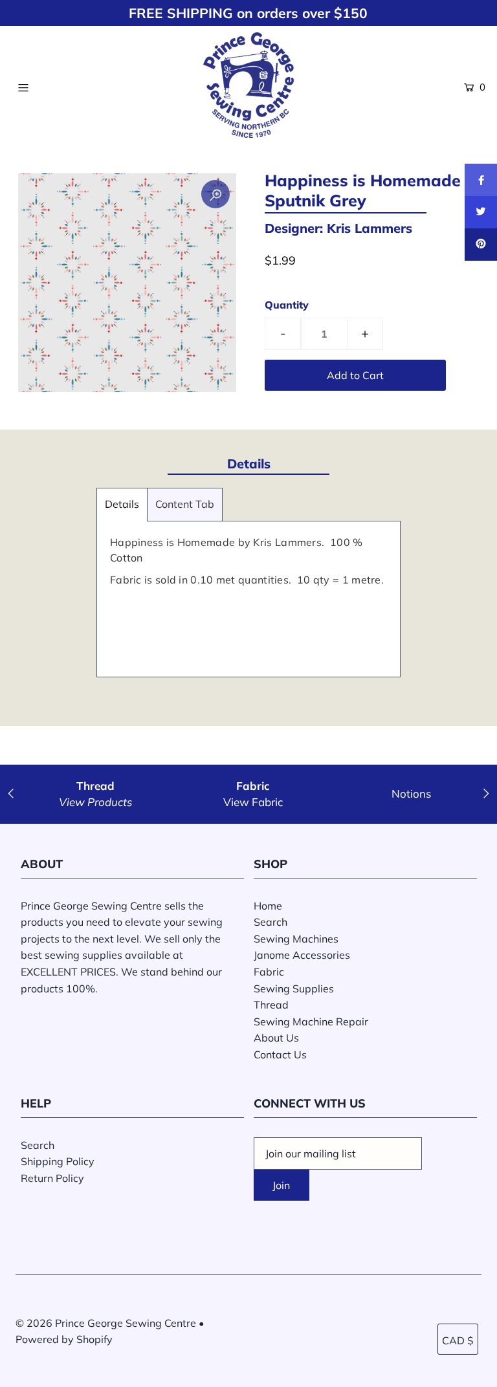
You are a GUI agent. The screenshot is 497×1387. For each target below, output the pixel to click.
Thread (271, 1004)
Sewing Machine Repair (311, 1021)
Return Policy (52, 1178)
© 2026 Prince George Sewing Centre (106, 1322)
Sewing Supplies (294, 988)
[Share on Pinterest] (481, 244)
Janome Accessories (302, 954)
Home (268, 905)
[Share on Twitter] (481, 212)
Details (122, 503)
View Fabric (253, 802)
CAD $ (458, 1340)
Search (270, 921)
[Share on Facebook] (481, 180)
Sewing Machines (296, 938)
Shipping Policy (57, 1161)
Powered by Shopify (64, 1339)
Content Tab (184, 503)
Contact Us (280, 1054)
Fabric (269, 971)
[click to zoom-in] (215, 194)
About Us (276, 1037)
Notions (411, 793)
